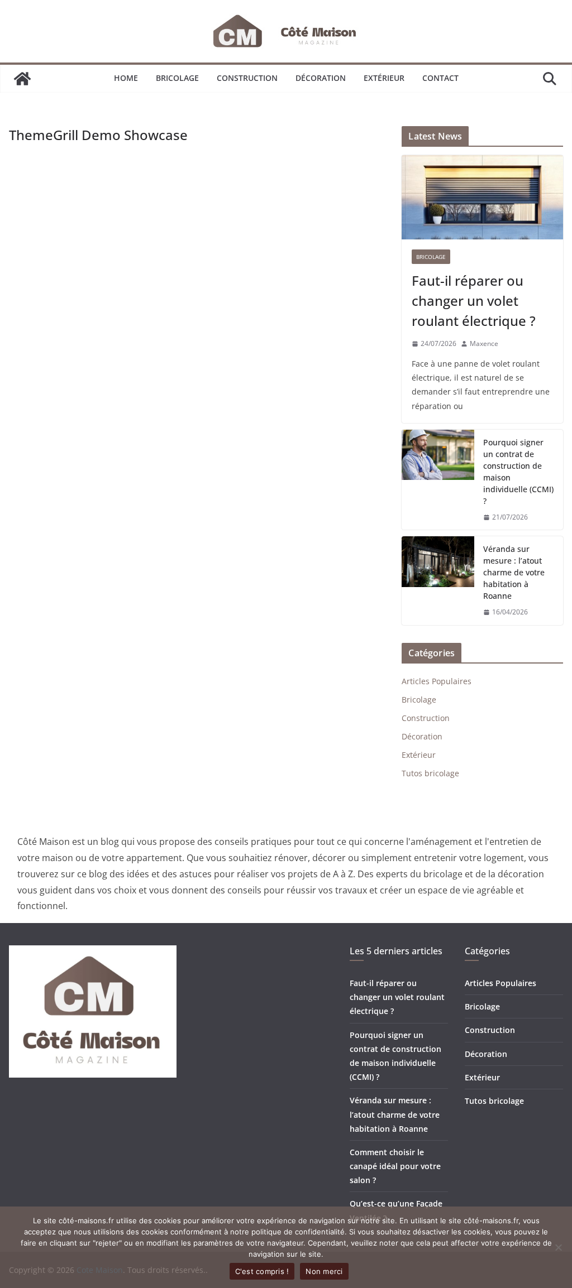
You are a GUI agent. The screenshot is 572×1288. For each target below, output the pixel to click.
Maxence (484, 343)
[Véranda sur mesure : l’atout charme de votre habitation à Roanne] (438, 580)
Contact (440, 78)
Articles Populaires (436, 681)
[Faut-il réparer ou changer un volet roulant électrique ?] (482, 197)
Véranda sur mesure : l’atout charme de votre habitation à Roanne (514, 572)
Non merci (324, 1271)
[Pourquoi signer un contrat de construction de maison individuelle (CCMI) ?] (438, 480)
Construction (247, 78)
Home (126, 78)
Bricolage (177, 78)
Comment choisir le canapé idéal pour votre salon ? (395, 1166)
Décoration (320, 78)
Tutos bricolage (430, 773)
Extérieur (384, 78)
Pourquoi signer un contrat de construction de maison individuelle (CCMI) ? (518, 471)
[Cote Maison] (22, 78)
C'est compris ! (262, 1271)
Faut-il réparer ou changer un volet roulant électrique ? (474, 300)
